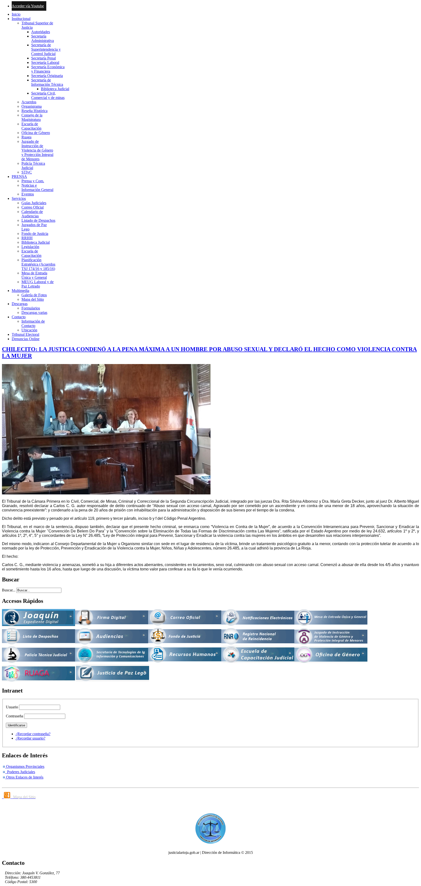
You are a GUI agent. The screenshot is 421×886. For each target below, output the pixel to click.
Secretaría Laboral (45, 62)
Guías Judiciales (33, 203)
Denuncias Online (25, 339)
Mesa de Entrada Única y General (34, 275)
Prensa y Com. (32, 181)
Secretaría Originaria (47, 76)
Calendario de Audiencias (32, 214)
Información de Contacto (33, 323)
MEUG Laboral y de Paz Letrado (37, 284)
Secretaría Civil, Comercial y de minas (48, 95)
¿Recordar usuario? (30, 738)
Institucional (21, 19)
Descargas (20, 304)
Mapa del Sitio (32, 299)
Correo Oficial (32, 207)
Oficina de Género (35, 133)
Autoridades (40, 32)
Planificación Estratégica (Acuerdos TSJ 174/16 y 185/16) (38, 264)
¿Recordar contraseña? (33, 734)
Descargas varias (34, 312)
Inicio (16, 14)
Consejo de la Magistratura (31, 117)
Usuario (12, 707)
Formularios (30, 308)
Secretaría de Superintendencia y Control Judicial (46, 49)
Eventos (27, 194)
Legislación (30, 247)
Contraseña (14, 716)
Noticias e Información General (37, 187)
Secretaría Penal (43, 58)
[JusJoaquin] (38, 625)
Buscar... (8, 590)
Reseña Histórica (34, 111)
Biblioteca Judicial (55, 89)
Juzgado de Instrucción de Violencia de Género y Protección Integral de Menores (37, 150)
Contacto (19, 317)
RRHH (27, 238)
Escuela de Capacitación (31, 126)
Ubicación (29, 330)
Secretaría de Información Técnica (47, 82)
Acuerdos (28, 102)
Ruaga (26, 137)
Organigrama (31, 106)
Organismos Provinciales (24, 766)
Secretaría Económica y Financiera (48, 69)
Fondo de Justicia (34, 233)
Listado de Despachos (38, 220)
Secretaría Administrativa (42, 38)
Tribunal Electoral (25, 334)
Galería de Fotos (34, 295)
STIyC (26, 172)
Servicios (19, 198)
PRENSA (19, 176)
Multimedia (20, 291)
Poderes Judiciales (20, 772)
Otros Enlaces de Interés (24, 777)
